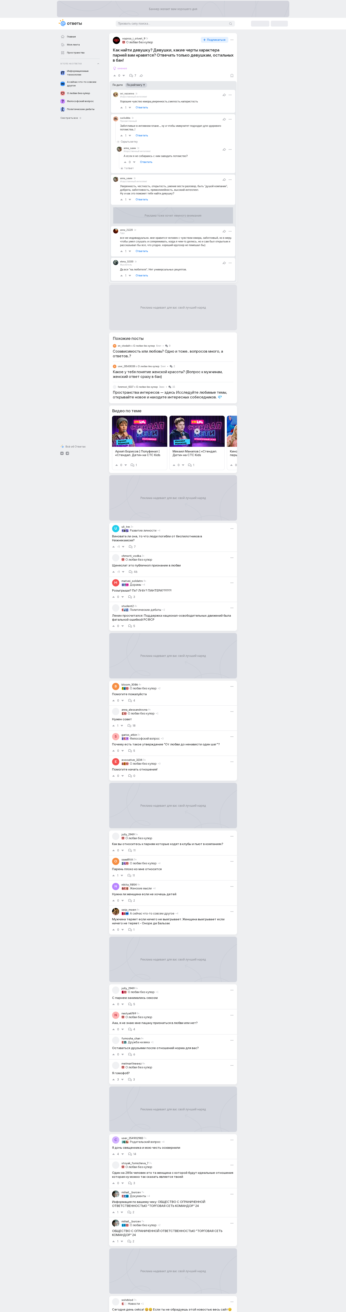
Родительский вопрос (145, 1142)
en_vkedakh (124, 345)
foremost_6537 (125, 387)
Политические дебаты (145, 610)
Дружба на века (139, 1042)
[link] (139, 443)
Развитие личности (143, 530)
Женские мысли (141, 888)
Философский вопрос (145, 738)
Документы (138, 1196)
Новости (134, 1303)
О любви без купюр (139, 42)
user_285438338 (126, 366)
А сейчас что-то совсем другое (152, 913)
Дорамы (135, 584)
